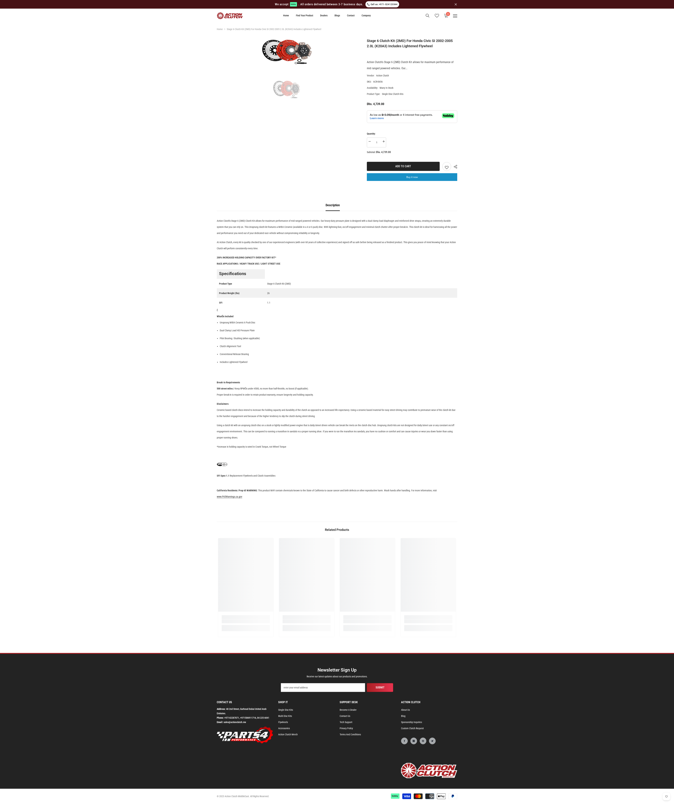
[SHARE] (454, 166)
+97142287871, (232, 717)
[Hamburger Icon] (455, 16)
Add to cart (403, 166)
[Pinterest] (423, 741)
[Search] (427, 15)
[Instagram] (413, 741)
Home (220, 29)
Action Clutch (382, 75)
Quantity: (371, 133)
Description (333, 205)
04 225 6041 (263, 717)
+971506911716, (248, 717)
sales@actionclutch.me (235, 722)
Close (455, 4)
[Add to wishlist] (446, 166)
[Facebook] (404, 741)
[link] (246, 621)
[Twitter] (432, 741)
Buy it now (412, 177)
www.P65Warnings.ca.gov (229, 496)
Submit (380, 687)
